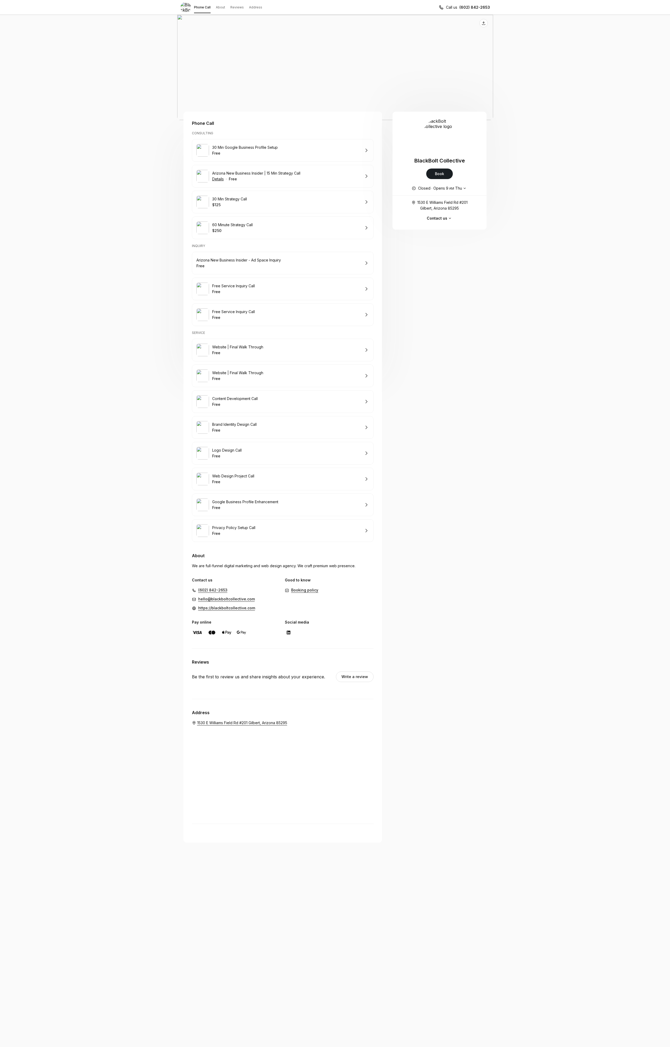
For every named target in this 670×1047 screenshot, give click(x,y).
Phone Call (202, 7)
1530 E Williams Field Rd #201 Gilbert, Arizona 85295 (442, 205)
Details (218, 179)
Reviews (237, 7)
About (220, 7)
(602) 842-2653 (474, 7)
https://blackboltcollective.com (226, 608)
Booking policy (304, 590)
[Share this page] (483, 23)
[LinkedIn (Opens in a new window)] (288, 632)
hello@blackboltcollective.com (226, 599)
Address (255, 7)
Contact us (437, 218)
